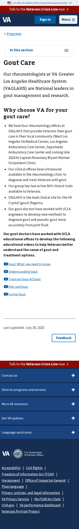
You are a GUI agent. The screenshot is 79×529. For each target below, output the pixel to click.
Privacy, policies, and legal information (31, 492)
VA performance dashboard (40, 505)
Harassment (11, 480)
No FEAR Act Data (47, 499)
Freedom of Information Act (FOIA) (28, 474)
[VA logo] (7, 19)
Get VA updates (12, 418)
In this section (21, 50)
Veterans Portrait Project (21, 511)
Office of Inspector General (45, 480)
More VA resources (15, 404)
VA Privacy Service (15, 499)
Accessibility (11, 468)
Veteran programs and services (24, 389)
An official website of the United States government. (40, 2)
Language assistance (17, 432)
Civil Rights (34, 468)
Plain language (13, 486)
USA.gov (8, 505)
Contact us (9, 375)
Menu (66, 19)
